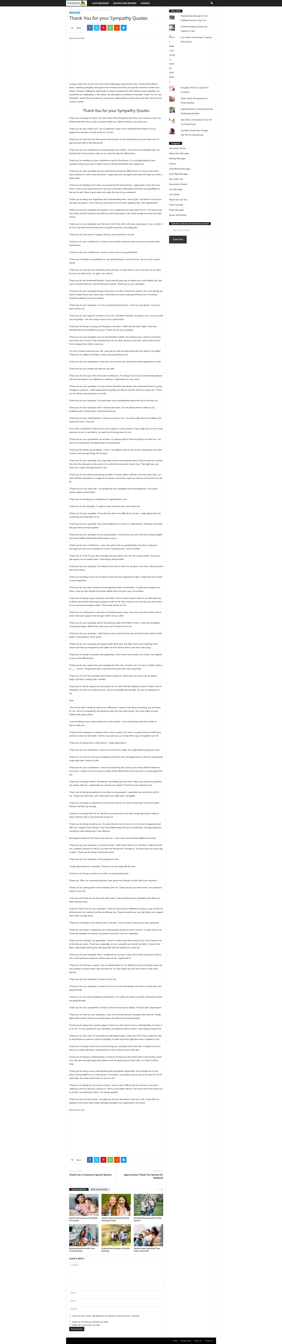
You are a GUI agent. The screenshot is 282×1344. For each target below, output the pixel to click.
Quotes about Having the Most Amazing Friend (115, 1219)
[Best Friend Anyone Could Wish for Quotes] (84, 1205)
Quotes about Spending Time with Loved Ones (147, 1249)
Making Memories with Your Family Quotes (82, 1249)
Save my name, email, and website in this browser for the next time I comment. (106, 1316)
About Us (198, 1341)
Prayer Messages (176, 210)
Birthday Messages (177, 158)
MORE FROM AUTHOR (99, 1189)
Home (71, 10)
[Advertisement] (116, 60)
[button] (211, 3)
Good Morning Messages (179, 169)
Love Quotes (80, 10)
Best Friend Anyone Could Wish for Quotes (83, 1219)
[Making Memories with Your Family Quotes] (84, 1235)
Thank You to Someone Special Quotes (90, 1174)
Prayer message (176, 205)
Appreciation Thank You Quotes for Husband (143, 1176)
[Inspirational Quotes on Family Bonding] (116, 1235)
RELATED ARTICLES (79, 1189)
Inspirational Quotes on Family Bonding (115, 1249)
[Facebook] (90, 28)
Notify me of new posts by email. (86, 1325)
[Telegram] (124, 28)
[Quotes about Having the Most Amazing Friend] (116, 1205)
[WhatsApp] (110, 28)
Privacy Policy (186, 1341)
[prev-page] (158, 1189)
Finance (145, 3)
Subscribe (178, 239)
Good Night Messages (178, 174)
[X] (97, 28)
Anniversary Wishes (177, 148)
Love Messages (100, 3)
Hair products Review (178, 184)
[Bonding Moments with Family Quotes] (148, 1205)
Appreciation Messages (179, 153)
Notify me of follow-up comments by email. (90, 1322)
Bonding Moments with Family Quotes (148, 1219)
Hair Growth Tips (176, 179)
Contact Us (209, 1341)
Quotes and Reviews (124, 3)
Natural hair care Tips (178, 200)
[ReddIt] (117, 28)
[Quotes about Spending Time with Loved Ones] (148, 1235)
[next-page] (161, 1189)
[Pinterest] (103, 28)
